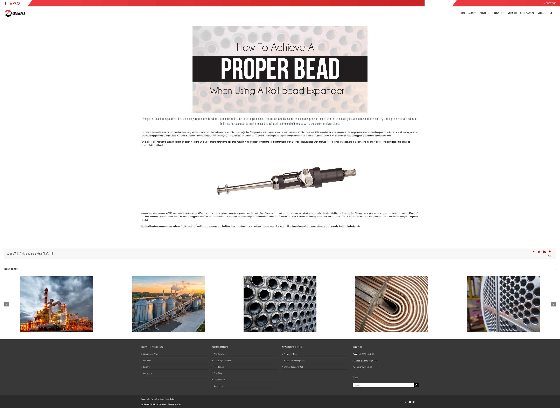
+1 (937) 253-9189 (364, 367)
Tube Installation (220, 354)
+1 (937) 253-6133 (366, 354)
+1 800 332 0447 (550, 3)
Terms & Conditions (158, 399)
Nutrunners (218, 386)
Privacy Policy (145, 399)
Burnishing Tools (290, 354)
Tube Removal (219, 379)
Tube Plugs (218, 373)
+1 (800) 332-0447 (368, 360)
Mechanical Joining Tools (294, 360)
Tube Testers (219, 366)
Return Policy (170, 399)
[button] (551, 13)
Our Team (147, 360)
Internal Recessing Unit (293, 366)
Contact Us (147, 373)
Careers (146, 366)
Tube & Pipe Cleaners (222, 360)
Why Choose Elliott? (151, 354)
